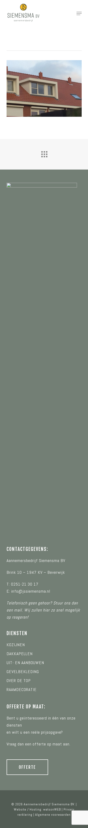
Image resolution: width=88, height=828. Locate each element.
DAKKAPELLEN (20, 653)
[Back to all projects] (44, 153)
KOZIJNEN (16, 644)
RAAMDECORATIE (22, 689)
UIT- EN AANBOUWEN (25, 662)
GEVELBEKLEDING (23, 671)
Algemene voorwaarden (53, 814)
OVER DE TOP (19, 680)
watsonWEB (52, 809)
